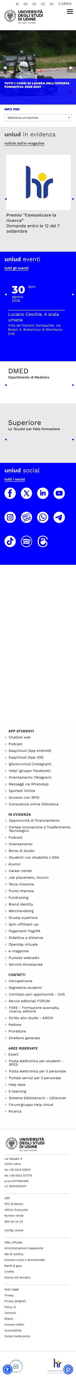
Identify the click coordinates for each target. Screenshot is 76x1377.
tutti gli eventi (16, 268)
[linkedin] (43, 497)
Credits (9, 1271)
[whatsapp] (43, 521)
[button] (7, 1369)
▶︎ (71, 67)
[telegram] (59, 521)
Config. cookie (13, 1230)
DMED (18, 371)
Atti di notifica (13, 1254)
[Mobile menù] (70, 11)
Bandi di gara (13, 1265)
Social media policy (17, 1336)
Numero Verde (14, 1215)
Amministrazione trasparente (23, 1248)
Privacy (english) (15, 1301)
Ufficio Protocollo (16, 1210)
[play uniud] (26, 521)
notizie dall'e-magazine (24, 143)
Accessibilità (12, 1330)
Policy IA (10, 1307)
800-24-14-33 (13, 1221)
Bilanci (8, 1318)
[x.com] (26, 497)
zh (52, 4)
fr (43, 4)
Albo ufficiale (13, 1242)
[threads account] (43, 545)
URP (7, 1198)
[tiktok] (10, 545)
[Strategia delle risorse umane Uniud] (57, 1367)
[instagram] (10, 521)
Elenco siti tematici (17, 1277)
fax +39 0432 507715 (18, 1175)
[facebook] (10, 497)
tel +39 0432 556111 (17, 1169)
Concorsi (10, 1312)
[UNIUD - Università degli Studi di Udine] (23, 16)
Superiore (24, 422)
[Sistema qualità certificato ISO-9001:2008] (15, 1367)
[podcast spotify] (26, 545)
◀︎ (4, 67)
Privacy (9, 1295)
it (17, 4)
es (34, 4)
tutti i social (14, 479)
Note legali (11, 1289)
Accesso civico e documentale (24, 1259)
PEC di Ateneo (13, 1204)
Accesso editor (14, 1324)
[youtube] (59, 497)
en (26, 4)
